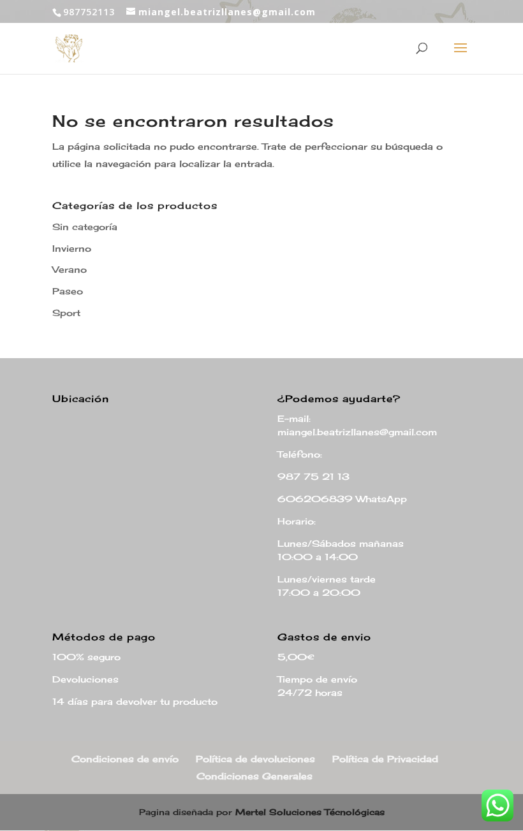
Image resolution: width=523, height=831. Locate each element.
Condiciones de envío (125, 758)
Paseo (67, 290)
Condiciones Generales (254, 775)
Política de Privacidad (385, 758)
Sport (66, 312)
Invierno (71, 248)
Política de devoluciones (255, 758)
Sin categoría (84, 226)
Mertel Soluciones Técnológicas (310, 812)
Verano (69, 269)
